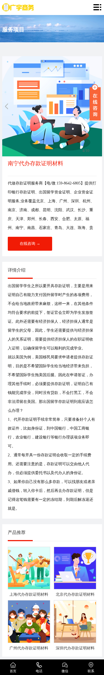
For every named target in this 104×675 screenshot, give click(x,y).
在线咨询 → (30, 244)
